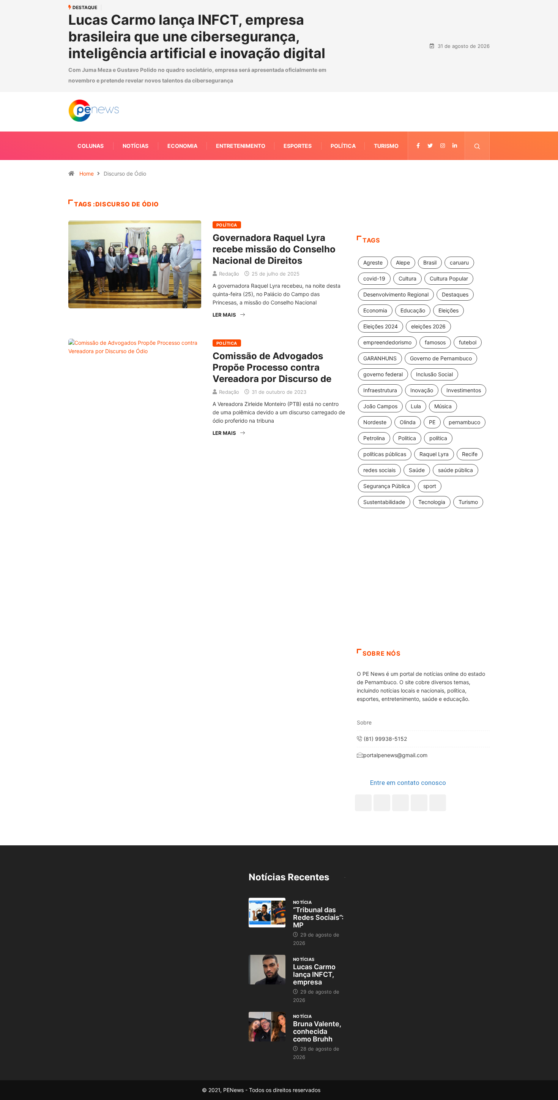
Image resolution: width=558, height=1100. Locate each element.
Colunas (90, 146)
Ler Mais (224, 315)
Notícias (135, 146)
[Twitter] (430, 146)
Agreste (373, 262)
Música (443, 406)
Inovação (421, 390)
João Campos (380, 406)
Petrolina (374, 438)
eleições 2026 (428, 326)
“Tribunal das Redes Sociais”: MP (318, 917)
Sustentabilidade (384, 502)
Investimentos (463, 390)
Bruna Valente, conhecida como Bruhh (317, 1031)
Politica (407, 438)
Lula (416, 406)
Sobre (364, 722)
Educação (412, 310)
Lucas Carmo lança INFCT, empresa (314, 974)
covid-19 (374, 278)
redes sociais (379, 470)
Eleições (448, 310)
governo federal (383, 374)
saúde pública (455, 470)
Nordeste (374, 422)
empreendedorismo (387, 342)
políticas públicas (384, 454)
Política (343, 146)
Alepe (403, 262)
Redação (229, 274)
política (438, 438)
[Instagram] (419, 802)
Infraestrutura (380, 390)
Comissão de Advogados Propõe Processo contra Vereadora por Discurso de (272, 367)
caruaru (459, 262)
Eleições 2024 (380, 326)
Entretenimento (240, 146)
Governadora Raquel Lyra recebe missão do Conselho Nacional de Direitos (274, 249)
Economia (182, 146)
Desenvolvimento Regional (396, 294)
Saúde (417, 470)
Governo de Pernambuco (441, 358)
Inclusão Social (434, 374)
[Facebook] (363, 802)
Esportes (298, 146)
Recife (470, 454)
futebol (467, 342)
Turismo (386, 146)
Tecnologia (431, 502)
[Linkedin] (454, 146)
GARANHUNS (380, 358)
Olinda (408, 422)
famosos (435, 342)
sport (429, 486)
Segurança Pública (386, 486)
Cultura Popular (449, 278)
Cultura (407, 278)
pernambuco (464, 422)
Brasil (430, 262)
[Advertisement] (423, 588)
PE (432, 422)
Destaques (455, 294)
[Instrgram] (442, 146)
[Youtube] (437, 802)
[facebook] (418, 146)
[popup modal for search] (477, 146)
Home (86, 173)
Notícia (302, 902)
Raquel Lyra (434, 454)
